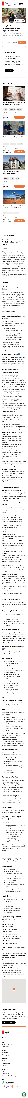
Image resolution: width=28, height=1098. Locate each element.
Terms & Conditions (7, 1044)
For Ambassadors (7, 1061)
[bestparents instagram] (3, 1086)
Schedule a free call (9, 1022)
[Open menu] (25, 5)
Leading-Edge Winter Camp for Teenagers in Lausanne (12, 172)
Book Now (19, 117)
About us (4, 1040)
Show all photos (20, 20)
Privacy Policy (5, 1046)
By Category (5, 1055)
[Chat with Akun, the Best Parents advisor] (24, 1094)
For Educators (6, 1063)
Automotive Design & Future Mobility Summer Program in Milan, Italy (14, 103)
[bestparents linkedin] (11, 1086)
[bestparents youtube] (16, 1086)
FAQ (3, 1071)
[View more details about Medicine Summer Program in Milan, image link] (14, 128)
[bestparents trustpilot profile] (14, 1082)
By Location (5, 1052)
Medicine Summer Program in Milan (13, 137)
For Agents (5, 1065)
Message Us (5, 1073)
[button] (14, 989)
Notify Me (22, 42)
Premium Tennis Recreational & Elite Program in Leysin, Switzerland (13, 206)
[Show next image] (23, 93)
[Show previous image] (5, 93)
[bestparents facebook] (7, 1086)
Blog (3, 1042)
